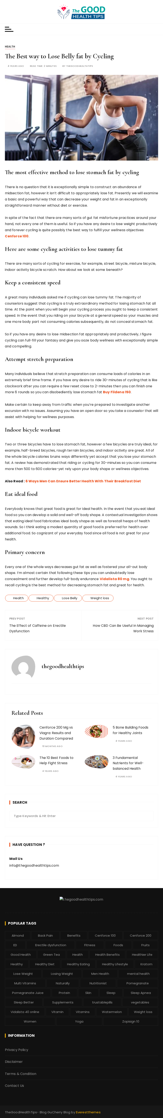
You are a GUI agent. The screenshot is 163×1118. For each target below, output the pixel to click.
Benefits (73, 935)
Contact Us (14, 1085)
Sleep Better (24, 1002)
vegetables (140, 1002)
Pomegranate (137, 983)
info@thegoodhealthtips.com (34, 865)
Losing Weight (62, 973)
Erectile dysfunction (50, 945)
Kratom (146, 964)
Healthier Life (142, 954)
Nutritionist (98, 983)
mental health (138, 973)
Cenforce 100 (105, 935)
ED (15, 945)
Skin (88, 993)
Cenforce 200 (140, 935)
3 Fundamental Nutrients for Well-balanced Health (128, 763)
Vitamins (83, 1012)
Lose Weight (23, 973)
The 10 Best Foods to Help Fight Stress (56, 760)
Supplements (62, 1002)
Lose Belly (69, 598)
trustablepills (102, 1002)
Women (30, 1021)
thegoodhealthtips (79, 66)
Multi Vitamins (25, 983)
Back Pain (45, 935)
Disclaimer (14, 1061)
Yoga (79, 1021)
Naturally (63, 983)
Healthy (43, 598)
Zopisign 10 (130, 1021)
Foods (118, 945)
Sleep (111, 993)
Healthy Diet (45, 964)
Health (10, 46)
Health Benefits (107, 954)
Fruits (145, 945)
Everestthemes (88, 1112)
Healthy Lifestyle (115, 964)
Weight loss (99, 598)
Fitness (89, 945)
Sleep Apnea (141, 993)
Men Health (100, 973)
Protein (64, 993)
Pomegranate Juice (28, 993)
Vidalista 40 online (25, 1012)
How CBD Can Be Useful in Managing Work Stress (123, 628)
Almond (18, 935)
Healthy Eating (78, 964)
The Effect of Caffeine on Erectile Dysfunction (37, 628)
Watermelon (112, 1012)
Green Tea (51, 954)
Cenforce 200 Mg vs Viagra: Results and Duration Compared (56, 733)
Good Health (21, 954)
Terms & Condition (21, 1073)
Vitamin (57, 1012)
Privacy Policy (16, 1049)
